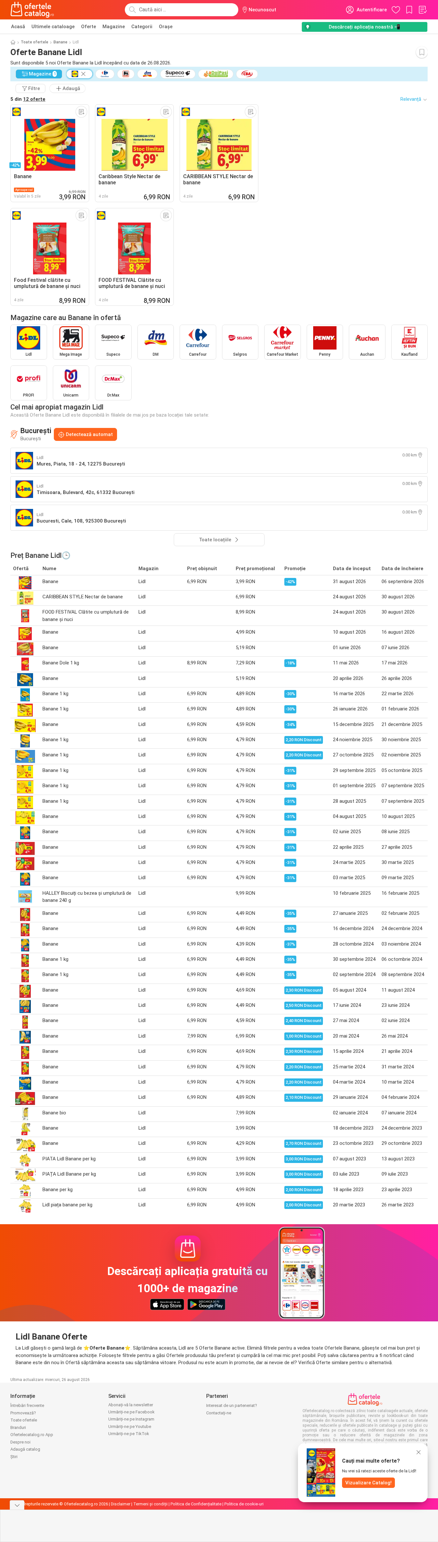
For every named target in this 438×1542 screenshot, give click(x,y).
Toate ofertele (34, 42)
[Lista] (422, 10)
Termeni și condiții (150, 1504)
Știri (14, 1456)
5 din (27, 99)
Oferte (88, 26)
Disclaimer (120, 1504)
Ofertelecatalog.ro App (31, 1434)
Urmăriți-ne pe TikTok (128, 1433)
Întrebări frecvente (27, 1405)
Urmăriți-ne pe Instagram (131, 1419)
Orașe (165, 26)
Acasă (18, 26)
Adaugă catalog (25, 1449)
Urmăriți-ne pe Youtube (129, 1426)
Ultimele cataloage (53, 26)
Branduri (18, 1427)
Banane (60, 42)
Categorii (141, 26)
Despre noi (20, 1442)
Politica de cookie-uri (244, 1504)
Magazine (113, 26)
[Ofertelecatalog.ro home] (32, 10)
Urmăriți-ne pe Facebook (131, 1412)
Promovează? (23, 1412)
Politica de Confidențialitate (196, 1504)
